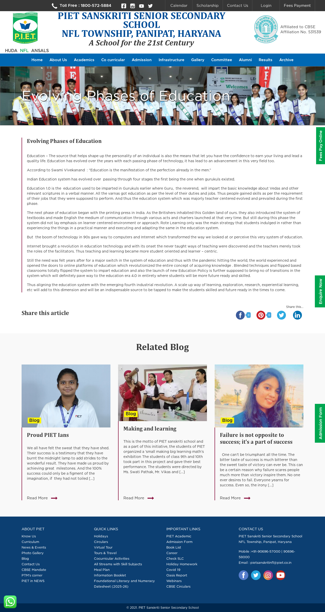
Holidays (101, 536)
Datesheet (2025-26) (111, 586)
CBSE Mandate (34, 569)
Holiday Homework (181, 564)
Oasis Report (176, 575)
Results (265, 60)
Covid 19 (173, 569)
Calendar (178, 5)
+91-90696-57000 (265, 551)
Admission (142, 60)
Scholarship (208, 5)
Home (37, 60)
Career (171, 553)
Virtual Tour (103, 547)
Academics (84, 60)
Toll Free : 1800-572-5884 (84, 6)
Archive (286, 60)
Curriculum (30, 541)
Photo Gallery (33, 553)
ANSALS (40, 50)
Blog (34, 420)
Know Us (29, 536)
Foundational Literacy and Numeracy (124, 581)
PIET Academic (178, 536)
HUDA (11, 50)
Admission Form (179, 541)
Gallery (197, 60)
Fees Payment (297, 5)
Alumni (245, 60)
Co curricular (113, 60)
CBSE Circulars (178, 586)
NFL (24, 50)
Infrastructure (171, 60)
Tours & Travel (105, 553)
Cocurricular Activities (111, 558)
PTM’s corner (32, 575)
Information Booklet (110, 575)
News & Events (34, 547)
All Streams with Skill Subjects (118, 564)
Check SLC (175, 558)
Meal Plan (102, 569)
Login (266, 5)
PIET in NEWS (33, 581)
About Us (58, 60)
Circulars (101, 541)
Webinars (174, 581)
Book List (173, 547)
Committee (221, 60)
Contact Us (237, 5)
